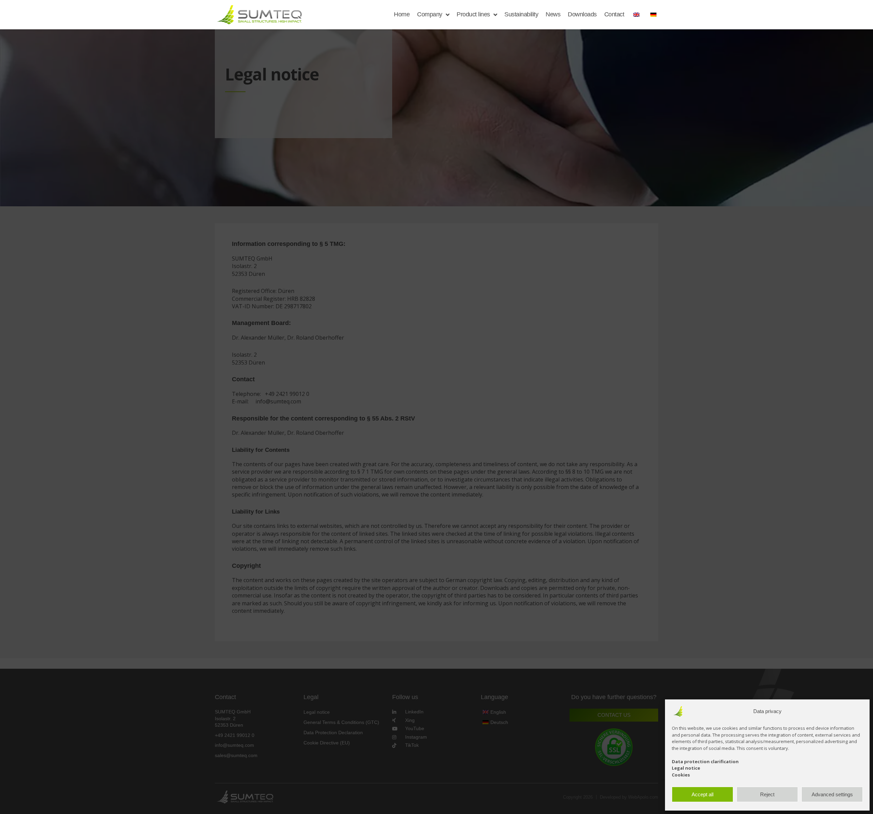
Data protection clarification (705, 761)
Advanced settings (832, 794)
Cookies (681, 775)
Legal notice (686, 768)
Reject (767, 794)
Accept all (702, 794)
